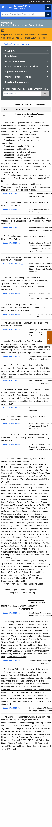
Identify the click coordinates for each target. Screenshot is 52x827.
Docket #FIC (12, 228)
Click (40, 38)
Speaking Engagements (17, 82)
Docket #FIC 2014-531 (11, 408)
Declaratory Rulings (15, 61)
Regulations (11, 56)
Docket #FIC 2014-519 (11, 356)
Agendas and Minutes (16, 71)
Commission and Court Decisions (21, 66)
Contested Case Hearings (18, 76)
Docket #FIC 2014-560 (11, 423)
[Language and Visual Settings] (48, 7)
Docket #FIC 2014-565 (11, 444)
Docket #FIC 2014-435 (11, 330)
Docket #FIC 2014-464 (11, 194)
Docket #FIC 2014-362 (11, 243)
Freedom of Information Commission (16, 44)
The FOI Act (10, 51)
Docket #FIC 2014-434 (11, 314)
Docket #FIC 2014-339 (11, 209)
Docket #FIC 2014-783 (11, 381)
